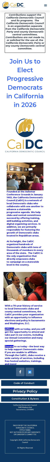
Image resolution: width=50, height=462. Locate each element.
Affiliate (9, 329)
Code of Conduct (24, 383)
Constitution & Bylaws (25, 398)
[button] (45, 5)
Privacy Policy (25, 391)
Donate (9, 346)
